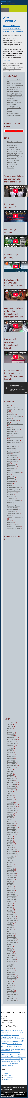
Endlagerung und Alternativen (15, 424)
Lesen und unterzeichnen (13, 130)
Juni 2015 (10, 965)
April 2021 (10, 842)
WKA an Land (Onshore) (13, 526)
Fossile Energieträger (13, 452)
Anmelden (6, 1073)
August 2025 (10, 745)
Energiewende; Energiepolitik (15, 437)
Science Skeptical (12, 147)
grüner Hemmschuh (17, 67)
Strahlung (9, 504)
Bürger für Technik (12, 145)
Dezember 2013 (11, 993)
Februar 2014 (11, 989)
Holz (8, 463)
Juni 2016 (10, 948)
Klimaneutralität (10, 1052)
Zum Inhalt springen (6, 1)
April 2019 (10, 886)
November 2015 (11, 959)
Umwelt (9, 515)
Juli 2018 (9, 903)
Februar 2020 (11, 868)
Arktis (8, 405)
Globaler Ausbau (11, 461)
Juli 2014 (9, 981)
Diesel (9, 418)
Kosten (19, 1054)
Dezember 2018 (11, 894)
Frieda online (10, 168)
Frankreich (10, 1044)
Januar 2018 (10, 913)
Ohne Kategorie (11, 493)
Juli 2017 (9, 924)
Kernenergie (12, 63)
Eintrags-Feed (7, 1075)
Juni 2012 (10, 996)
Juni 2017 (10, 926)
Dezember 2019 (11, 872)
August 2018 (10, 901)
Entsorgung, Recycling (13, 440)
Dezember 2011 (11, 998)
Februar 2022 (11, 823)
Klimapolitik (17, 1052)
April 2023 (10, 797)
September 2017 (11, 920)
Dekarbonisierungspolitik (14, 416)
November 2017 (11, 916)
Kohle (8, 474)
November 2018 (11, 896)
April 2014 (10, 985)
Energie (9, 427)
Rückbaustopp (10, 71)
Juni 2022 (10, 816)
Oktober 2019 (11, 875)
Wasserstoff (14, 1063)
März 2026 (10, 732)
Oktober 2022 (11, 808)
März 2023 (10, 799)
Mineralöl (9, 485)
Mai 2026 (9, 728)
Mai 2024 (9, 773)
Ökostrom (10, 494)
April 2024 (10, 775)
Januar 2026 (10, 736)
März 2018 (10, 911)
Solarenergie (10, 498)
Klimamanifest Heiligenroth (14, 157)
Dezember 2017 (11, 914)
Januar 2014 (10, 991)
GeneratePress (8, 1089)
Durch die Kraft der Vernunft (14, 151)
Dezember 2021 (11, 827)
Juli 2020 (9, 859)
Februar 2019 (11, 890)
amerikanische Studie (9, 65)
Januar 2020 (10, 870)
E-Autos (18, 1033)
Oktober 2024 (11, 764)
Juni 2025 (10, 749)
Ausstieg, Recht (11, 407)
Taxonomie (13, 1061)
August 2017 (10, 922)
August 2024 (10, 767)
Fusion (9, 453)
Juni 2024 (10, 771)
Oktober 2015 (11, 961)
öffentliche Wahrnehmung (14, 489)
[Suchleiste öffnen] (3, 6)
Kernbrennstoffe (11, 467)
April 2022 (10, 819)
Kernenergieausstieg (18, 1050)
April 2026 (10, 730)
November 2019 (11, 873)
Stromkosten (3, 1061)
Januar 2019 (10, 892)
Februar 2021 (11, 845)
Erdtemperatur (19, 1038)
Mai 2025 (9, 751)
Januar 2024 (10, 780)
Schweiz (18, 1059)
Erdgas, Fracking (11, 446)
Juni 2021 (10, 838)
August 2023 (10, 790)
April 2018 (10, 909)
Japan (19, 1046)
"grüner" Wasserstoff (6, 1030)
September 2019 (11, 877)
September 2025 (11, 743)
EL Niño (22, 1033)
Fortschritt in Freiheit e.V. (14, 149)
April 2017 (10, 929)
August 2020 (10, 857)
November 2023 (11, 784)
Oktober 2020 (11, 853)
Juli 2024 (9, 769)
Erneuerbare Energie (5, 1041)
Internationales (11, 465)
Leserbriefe (10, 478)
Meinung (9, 483)
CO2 (17, 1030)
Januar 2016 (10, 955)
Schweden (13, 1059)
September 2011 (11, 1000)
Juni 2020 (10, 860)
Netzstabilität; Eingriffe (13, 487)
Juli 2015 (9, 963)
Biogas (9, 413)
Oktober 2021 (11, 831)
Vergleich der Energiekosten (15, 517)
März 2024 (10, 777)
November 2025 (11, 739)
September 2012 (11, 994)
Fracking (4, 1044)
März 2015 (10, 970)
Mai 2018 (9, 907)
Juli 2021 (9, 836)
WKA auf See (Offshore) (13, 528)
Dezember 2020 (11, 849)
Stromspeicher (11, 511)
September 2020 (11, 855)
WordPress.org (8, 1079)
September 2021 (11, 832)
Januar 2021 (10, 847)
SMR (22, 1059)
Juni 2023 (10, 793)
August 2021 (10, 834)
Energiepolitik (4, 1035)
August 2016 (10, 944)
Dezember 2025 (11, 737)
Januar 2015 (10, 974)
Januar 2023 (10, 803)
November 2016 (11, 939)
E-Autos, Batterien (12, 420)
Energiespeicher (13, 1035)
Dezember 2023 (11, 782)
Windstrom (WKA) (12, 524)
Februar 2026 (11, 734)
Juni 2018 (10, 905)
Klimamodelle (4, 1052)
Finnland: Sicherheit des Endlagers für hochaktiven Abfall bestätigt (14, 102)
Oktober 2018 (11, 898)
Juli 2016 (9, 946)
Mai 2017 (9, 927)
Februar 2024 (11, 778)
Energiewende (8, 1037)
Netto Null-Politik (16, 1057)
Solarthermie (10, 502)
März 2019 (10, 888)
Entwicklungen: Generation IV (15, 442)
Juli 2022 (9, 814)
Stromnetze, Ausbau (12, 509)
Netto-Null (8, 1057)
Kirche (9, 470)
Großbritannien (6, 1046)
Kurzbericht (10, 476)
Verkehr (9, 521)
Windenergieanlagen (7, 1065)
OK (12, 1096)
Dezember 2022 (11, 805)
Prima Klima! (10, 166)
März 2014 (10, 987)
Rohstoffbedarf (11, 496)
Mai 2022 (9, 818)
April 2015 (10, 968)
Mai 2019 (9, 885)
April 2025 (10, 752)
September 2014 (11, 978)
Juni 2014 (10, 983)
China (14, 1030)
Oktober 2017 (11, 918)
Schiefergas (7, 1059)
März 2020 (10, 866)
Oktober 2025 (11, 741)
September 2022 (11, 810)
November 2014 (11, 976)
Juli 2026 (9, 724)
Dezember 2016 (11, 937)
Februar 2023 (11, 801)
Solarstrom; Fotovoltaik (13, 500)
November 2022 (11, 806)
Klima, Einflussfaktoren (13, 472)
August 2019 (10, 879)
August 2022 (10, 812)
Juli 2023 (9, 791)
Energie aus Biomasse (13, 429)
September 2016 (11, 942)
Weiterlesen (6, 60)
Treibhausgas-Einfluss (13, 513)
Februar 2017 (11, 933)
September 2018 (11, 899)
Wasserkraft (10, 522)
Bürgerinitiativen (11, 414)
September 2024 (11, 765)
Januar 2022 (10, 825)
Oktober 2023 (11, 786)
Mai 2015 (9, 967)
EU (22, 1041)
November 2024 (11, 762)
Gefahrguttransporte (12, 459)
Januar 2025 (10, 758)
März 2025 (10, 754)
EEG (8, 422)
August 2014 (10, 980)
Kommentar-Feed (8, 1077)
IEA (12, 1046)
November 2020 (11, 851)
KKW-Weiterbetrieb (8, 69)
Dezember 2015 (11, 957)
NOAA (22, 1057)
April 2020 (10, 864)
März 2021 (10, 844)
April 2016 (10, 952)
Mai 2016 (9, 950)
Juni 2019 (10, 883)
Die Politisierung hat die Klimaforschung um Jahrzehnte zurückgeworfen (14, 89)
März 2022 (10, 821)
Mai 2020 (9, 862)
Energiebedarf (11, 431)
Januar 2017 (10, 935)
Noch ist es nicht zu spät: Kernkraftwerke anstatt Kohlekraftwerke (13, 29)
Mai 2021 (9, 840)
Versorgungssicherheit (5, 1063)
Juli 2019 (9, 881)
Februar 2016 (11, 953)
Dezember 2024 (11, 760)
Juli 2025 (9, 747)
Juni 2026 (10, 726)
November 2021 (11, 829)
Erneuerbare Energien (15, 1041)
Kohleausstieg (14, 1054)
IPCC (16, 1046)
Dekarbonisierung (12, 1033)
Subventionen (7, 1061)
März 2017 (10, 931)
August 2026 (10, 723)
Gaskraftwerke (17, 1044)
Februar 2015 (11, 972)
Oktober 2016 (11, 940)
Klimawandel (6, 1054)
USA (18, 1061)
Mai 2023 (9, 795)
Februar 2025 (11, 756)
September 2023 (11, 788)
